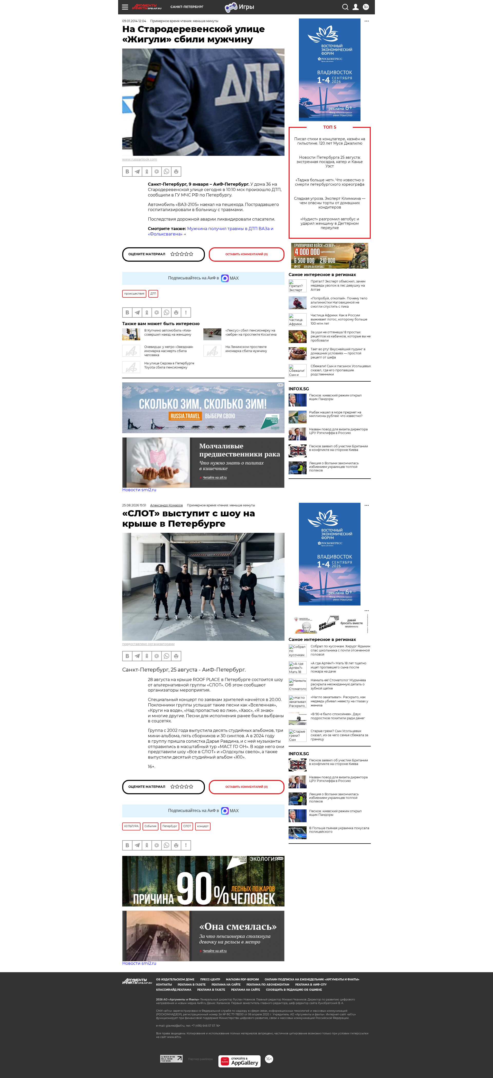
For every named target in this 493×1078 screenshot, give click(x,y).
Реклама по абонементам (267, 984)
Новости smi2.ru (139, 489)
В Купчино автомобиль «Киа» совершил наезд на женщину (167, 332)
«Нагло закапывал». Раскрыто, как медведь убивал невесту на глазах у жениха (339, 701)
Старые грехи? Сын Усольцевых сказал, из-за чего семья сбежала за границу (339, 735)
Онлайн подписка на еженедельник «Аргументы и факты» (312, 979)
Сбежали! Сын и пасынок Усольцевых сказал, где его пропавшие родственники (341, 370)
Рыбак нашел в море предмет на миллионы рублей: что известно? (336, 414)
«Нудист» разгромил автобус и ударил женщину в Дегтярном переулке (329, 223)
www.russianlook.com (139, 159)
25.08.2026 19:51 (134, 505)
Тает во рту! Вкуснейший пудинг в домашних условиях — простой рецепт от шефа (338, 353)
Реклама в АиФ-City (311, 984)
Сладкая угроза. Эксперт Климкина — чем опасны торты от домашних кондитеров (329, 203)
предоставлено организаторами (148, 644)
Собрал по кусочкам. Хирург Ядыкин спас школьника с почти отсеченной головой (340, 650)
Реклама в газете (192, 984)
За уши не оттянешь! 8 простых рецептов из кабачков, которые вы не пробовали (341, 336)
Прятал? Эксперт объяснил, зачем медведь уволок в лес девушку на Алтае (338, 285)
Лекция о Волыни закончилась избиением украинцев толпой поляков (334, 466)
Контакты (164, 984)
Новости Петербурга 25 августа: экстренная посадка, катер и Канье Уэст (330, 161)
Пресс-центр (210, 979)
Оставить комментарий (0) (246, 254)
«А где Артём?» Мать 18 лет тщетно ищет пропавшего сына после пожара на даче (338, 667)
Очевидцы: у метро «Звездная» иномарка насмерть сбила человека (168, 351)
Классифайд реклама (173, 989)
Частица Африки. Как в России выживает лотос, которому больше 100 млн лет (339, 319)
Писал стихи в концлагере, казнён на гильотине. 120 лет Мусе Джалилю (329, 141)
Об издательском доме (175, 979)
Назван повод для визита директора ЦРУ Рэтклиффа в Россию (338, 431)
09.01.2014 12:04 (134, 21)
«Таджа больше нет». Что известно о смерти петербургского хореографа (329, 182)
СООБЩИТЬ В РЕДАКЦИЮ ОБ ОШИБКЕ (294, 989)
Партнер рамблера (200, 1059)
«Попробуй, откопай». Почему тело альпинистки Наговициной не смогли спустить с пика (339, 302)
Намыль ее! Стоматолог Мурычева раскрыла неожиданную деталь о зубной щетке (338, 684)
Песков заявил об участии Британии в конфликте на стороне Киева (338, 448)
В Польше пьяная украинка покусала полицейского (339, 830)
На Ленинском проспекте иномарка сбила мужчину (246, 349)
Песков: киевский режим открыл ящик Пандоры (335, 397)
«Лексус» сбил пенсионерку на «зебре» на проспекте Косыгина (251, 332)
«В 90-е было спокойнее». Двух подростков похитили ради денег (338, 716)
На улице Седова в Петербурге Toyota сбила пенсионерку (169, 365)
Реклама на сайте (226, 984)
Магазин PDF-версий (242, 979)
